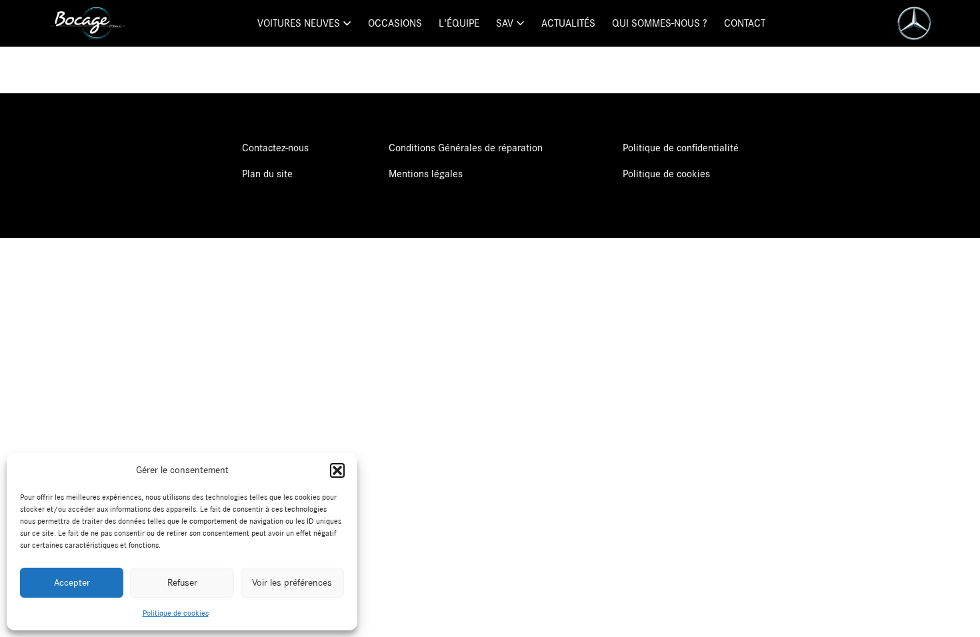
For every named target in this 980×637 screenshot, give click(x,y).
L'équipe (459, 23)
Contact (744, 23)
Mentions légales (426, 174)
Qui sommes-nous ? (659, 23)
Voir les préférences (292, 583)
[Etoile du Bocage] (87, 23)
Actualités (568, 23)
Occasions (395, 23)
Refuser (182, 583)
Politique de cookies (176, 613)
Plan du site (267, 174)
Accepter (72, 583)
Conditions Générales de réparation (466, 148)
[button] (337, 470)
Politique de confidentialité (681, 148)
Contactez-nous (275, 148)
